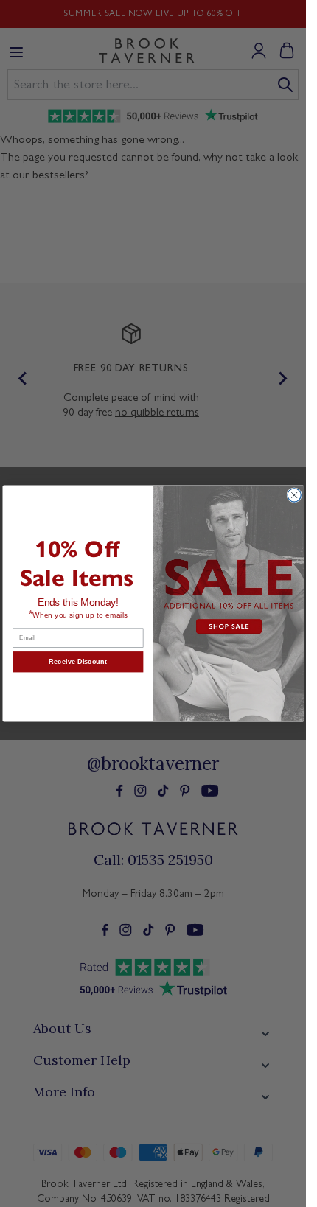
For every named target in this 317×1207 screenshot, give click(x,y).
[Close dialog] (293, 495)
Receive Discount (78, 661)
